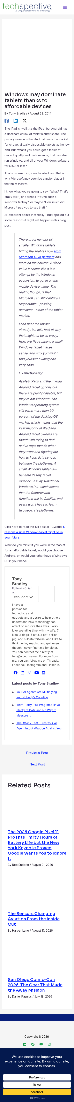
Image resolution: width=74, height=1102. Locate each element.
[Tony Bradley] (46, 594)
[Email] (43, 672)
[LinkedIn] (22, 672)
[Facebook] (7, 121)
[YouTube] (36, 672)
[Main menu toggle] (65, 7)
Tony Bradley (20, 581)
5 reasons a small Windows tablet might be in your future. (35, 532)
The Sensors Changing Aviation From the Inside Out (34, 919)
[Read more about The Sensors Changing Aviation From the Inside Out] (37, 891)
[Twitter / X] (25, 121)
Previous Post (37, 753)
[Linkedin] (16, 121)
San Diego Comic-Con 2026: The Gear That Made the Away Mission (35, 985)
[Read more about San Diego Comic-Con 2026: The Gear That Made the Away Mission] (37, 957)
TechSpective (22, 597)
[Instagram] (29, 672)
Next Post (37, 764)
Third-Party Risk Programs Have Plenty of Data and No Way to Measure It (38, 710)
